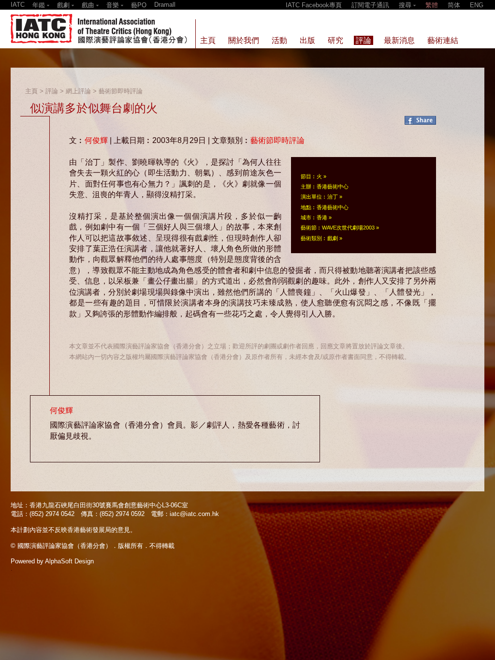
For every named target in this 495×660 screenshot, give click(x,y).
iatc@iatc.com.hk (194, 513)
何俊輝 (96, 140)
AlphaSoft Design (69, 561)
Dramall (164, 4)
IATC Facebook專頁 (314, 5)
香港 (322, 217)
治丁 (332, 197)
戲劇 (332, 238)
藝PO (138, 5)
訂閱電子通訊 (370, 5)
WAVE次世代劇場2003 (348, 227)
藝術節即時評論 (121, 91)
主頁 (31, 91)
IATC (18, 4)
